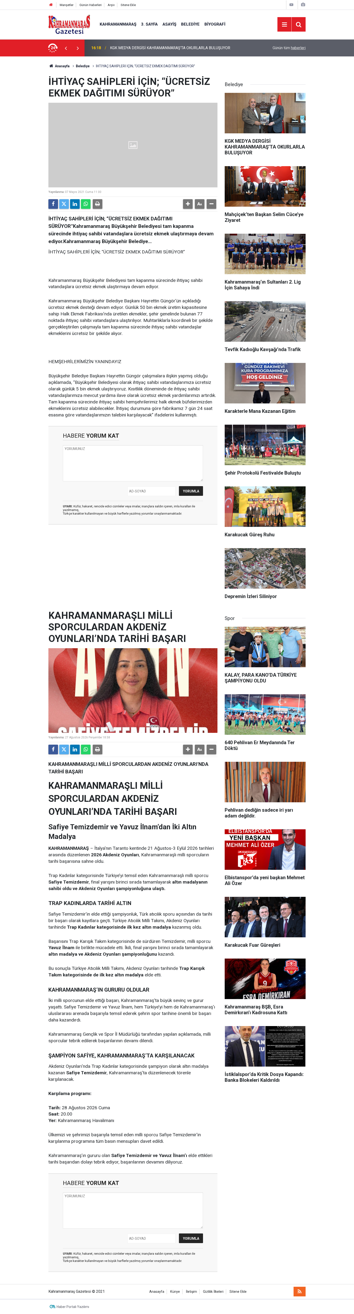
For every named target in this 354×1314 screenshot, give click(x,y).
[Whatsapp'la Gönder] (86, 204)
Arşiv (111, 5)
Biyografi (214, 24)
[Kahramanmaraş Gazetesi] (69, 24)
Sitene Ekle (128, 5)
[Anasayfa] (51, 5)
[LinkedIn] (75, 204)
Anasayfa (62, 66)
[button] (188, 204)
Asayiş (169, 24)
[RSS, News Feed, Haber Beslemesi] (300, 1291)
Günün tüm (289, 48)
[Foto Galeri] (303, 4)
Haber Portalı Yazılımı (73, 1307)
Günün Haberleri (90, 5)
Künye (175, 1292)
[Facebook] (53, 204)
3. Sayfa (149, 24)
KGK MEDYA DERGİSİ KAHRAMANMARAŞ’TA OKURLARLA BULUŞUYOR (170, 48)
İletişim (191, 1292)
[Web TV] (291, 4)
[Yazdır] (97, 204)
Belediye (190, 24)
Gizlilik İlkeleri (213, 1292)
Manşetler (66, 5)
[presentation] (66, 48)
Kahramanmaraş (118, 24)
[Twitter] (64, 204)
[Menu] (284, 24)
